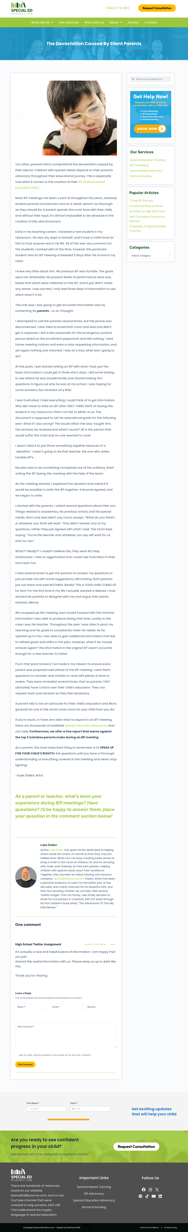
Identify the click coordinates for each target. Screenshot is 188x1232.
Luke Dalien (56, 850)
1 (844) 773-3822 (117, 8)
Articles (133, 22)
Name (21, 1006)
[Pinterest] (140, 1196)
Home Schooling (94, 1207)
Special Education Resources (86, 725)
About (114, 22)
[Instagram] (150, 1190)
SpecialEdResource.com (69, 878)
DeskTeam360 (73, 1227)
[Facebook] (144, 1190)
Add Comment (25, 1026)
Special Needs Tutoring (94, 1187)
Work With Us (94, 22)
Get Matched (69, 22)
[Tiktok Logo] (147, 1196)
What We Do (40, 22)
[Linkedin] (160, 1196)
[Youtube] (154, 1196)
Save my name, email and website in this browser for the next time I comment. (55, 1055)
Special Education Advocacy (94, 1200)
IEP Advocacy (94, 1194)
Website (91, 1006)
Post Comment (25, 1064)
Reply (113, 944)
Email (55, 1006)
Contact (151, 22)
